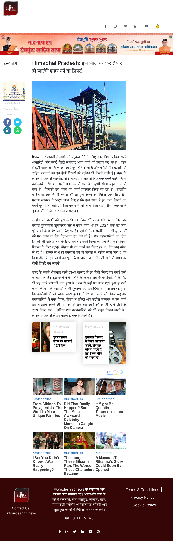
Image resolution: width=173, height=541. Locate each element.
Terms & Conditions (142, 489)
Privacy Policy (142, 497)
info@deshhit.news (21, 513)
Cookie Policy (144, 505)
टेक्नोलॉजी (10, 64)
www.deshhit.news (69, 489)
